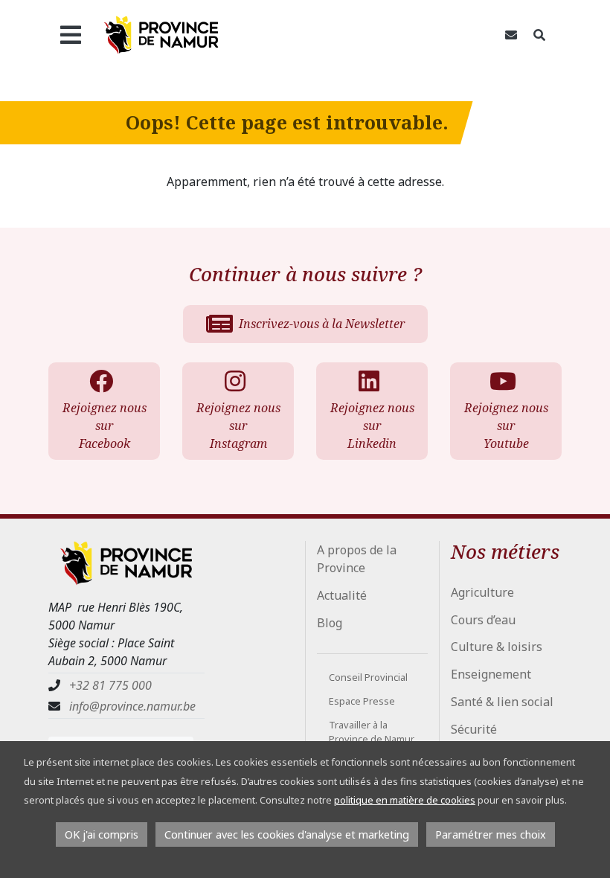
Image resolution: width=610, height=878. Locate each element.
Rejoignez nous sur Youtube (506, 426)
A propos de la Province (356, 559)
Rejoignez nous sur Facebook (104, 426)
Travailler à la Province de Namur (371, 732)
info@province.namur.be (132, 706)
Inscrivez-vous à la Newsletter (322, 323)
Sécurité (474, 729)
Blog (329, 623)
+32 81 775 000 (110, 685)
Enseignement (491, 674)
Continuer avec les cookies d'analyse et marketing (286, 834)
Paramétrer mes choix (490, 834)
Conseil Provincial (368, 677)
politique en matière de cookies (404, 800)
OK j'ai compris (101, 834)
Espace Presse (362, 701)
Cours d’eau (483, 620)
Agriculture (482, 592)
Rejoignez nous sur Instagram (238, 426)
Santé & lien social (502, 701)
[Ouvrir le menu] (70, 35)
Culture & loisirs (496, 646)
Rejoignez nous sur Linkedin (372, 426)
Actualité (342, 595)
